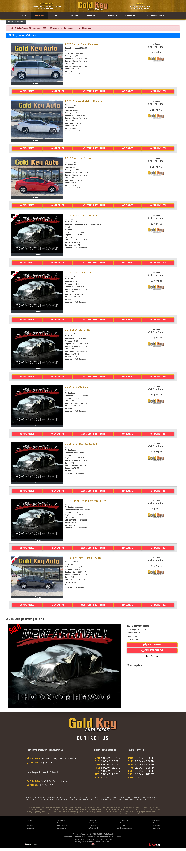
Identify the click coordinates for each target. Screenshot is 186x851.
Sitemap (156, 823)
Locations (93, 825)
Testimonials (110, 16)
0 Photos (37, 254)
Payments (56, 16)
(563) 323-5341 (45, 762)
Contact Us (93, 820)
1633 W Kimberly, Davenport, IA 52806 (58, 758)
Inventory (39, 16)
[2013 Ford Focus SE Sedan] (37, 462)
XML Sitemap (156, 825)
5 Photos (37, 597)
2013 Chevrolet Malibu (78, 273)
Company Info (130, 16)
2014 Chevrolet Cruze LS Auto (83, 558)
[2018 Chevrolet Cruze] (37, 176)
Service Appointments (155, 16)
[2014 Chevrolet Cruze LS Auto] (37, 576)
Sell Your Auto (124, 823)
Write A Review (61, 825)
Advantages (91, 16)
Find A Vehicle (93, 823)
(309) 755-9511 (45, 785)
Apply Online (74, 16)
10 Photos (37, 83)
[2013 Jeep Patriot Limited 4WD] (37, 233)
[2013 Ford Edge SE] (37, 405)
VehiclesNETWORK (91, 836)
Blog (124, 825)
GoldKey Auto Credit (105, 834)
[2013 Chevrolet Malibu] (37, 290)
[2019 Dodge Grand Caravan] (37, 62)
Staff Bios (124, 820)
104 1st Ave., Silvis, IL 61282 (54, 781)
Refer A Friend (93, 828)
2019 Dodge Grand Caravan (81, 44)
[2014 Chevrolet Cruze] (37, 348)
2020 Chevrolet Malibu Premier (84, 101)
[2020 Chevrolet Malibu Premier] (37, 119)
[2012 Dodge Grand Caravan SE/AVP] (37, 519)
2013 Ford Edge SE (76, 387)
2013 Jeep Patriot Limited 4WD (83, 216)
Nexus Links (156, 828)
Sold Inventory (155, 820)
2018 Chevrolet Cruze (78, 158)
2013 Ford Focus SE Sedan (81, 444)
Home (24, 16)
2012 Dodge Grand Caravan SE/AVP (86, 501)
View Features (159, 91)
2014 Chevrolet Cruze (78, 330)
